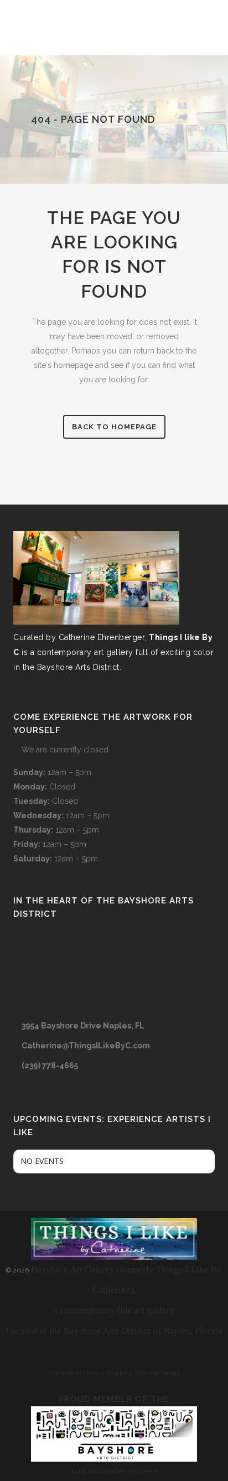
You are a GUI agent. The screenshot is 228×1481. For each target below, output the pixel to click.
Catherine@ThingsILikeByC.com (86, 1045)
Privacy (94, 1373)
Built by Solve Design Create (114, 1471)
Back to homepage (114, 427)
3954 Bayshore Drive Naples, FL (83, 1025)
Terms (170, 1373)
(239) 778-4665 (50, 1065)
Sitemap (146, 1373)
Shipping (119, 1373)
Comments (64, 1373)
